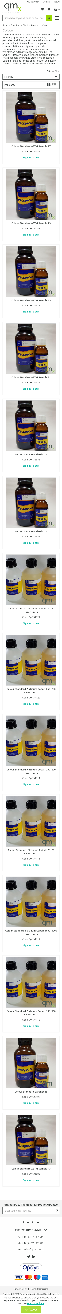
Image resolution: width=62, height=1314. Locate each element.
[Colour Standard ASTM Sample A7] (31, 117)
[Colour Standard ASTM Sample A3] (31, 1139)
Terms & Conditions (39, 1289)
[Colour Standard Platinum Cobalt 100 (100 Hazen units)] (31, 982)
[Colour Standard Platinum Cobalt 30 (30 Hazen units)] (31, 579)
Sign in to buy (31, 157)
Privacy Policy (20, 1289)
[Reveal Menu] (57, 18)
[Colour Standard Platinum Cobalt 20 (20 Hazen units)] (31, 821)
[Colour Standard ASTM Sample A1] (31, 348)
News (57, 1)
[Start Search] (49, 18)
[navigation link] (42, 9)
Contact (46, 1)
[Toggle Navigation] (57, 18)
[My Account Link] (49, 9)
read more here (35, 1303)
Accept (33, 1309)
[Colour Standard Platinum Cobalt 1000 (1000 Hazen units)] (31, 901)
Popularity (10, 84)
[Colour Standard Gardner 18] (31, 1062)
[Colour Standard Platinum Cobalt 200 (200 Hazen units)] (31, 740)
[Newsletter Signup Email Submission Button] (57, 1210)
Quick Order (33, 1)
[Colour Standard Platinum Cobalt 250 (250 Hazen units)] (31, 660)
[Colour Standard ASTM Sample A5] (31, 194)
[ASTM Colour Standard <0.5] (31, 425)
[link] (28, 1256)
